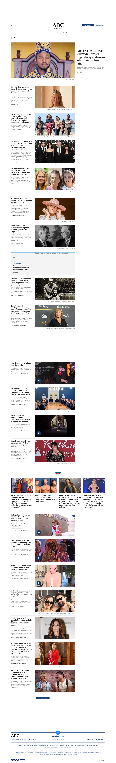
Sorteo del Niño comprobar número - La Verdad (61, 754)
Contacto (34, 745)
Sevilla (60, 28)
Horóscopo (60, 752)
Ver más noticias (42, 698)
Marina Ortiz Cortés (15, 104)
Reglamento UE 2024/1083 (91, 745)
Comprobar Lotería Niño (20, 752)
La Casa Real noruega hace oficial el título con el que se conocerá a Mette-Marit (21, 90)
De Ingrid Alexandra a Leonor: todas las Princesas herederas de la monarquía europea (21, 171)
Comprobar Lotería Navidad (41, 752)
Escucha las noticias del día (94, 752)
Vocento (20, 745)
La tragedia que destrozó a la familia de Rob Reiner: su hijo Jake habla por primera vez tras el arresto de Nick (21, 145)
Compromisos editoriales (66, 747)
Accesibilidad (80, 745)
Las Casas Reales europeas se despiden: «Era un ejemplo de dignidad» (20, 229)
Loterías (85, 752)
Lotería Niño (30, 752)
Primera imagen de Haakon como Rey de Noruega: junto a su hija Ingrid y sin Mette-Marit (20, 391)
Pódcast (76, 754)
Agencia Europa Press (16, 373)
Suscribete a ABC (88, 25)
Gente (14, 38)
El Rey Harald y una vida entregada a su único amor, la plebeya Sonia (21, 281)
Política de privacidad (43, 745)
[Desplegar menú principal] (12, 25)
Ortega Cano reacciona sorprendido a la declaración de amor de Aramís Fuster (20, 518)
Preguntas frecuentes (44, 754)
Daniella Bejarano (15, 162)
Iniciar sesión (100, 25)
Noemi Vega (14, 243)
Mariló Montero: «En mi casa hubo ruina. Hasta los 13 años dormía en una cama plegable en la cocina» (22, 622)
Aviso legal (73, 745)
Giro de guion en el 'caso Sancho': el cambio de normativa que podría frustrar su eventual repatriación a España (21, 118)
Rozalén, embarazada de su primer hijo (21, 364)
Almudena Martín (15, 325)
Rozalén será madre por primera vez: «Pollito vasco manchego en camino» (21, 444)
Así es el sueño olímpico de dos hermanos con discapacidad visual (22, 268)
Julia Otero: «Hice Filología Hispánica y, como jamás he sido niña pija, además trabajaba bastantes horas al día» (21, 310)
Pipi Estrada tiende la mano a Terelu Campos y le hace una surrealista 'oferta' (21, 543)
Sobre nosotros (27, 745)
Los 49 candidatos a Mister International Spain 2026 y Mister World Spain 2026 (46, 498)
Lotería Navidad (52, 752)
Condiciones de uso (64, 745)
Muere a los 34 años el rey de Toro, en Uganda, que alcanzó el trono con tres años (91, 57)
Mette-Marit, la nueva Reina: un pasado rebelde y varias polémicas (21, 200)
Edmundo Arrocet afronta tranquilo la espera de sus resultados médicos (21, 567)
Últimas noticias (77, 752)
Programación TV (68, 752)
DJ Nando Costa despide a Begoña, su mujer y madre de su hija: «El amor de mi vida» (21, 594)
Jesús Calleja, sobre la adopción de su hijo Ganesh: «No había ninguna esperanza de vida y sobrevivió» (20, 674)
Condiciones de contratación (51, 747)
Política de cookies (54, 745)
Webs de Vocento (100, 760)
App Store (90, 739)
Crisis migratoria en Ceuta (62, 33)
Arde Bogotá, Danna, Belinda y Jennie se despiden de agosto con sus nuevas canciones (20, 419)
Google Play (101, 739)
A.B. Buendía (14, 132)
